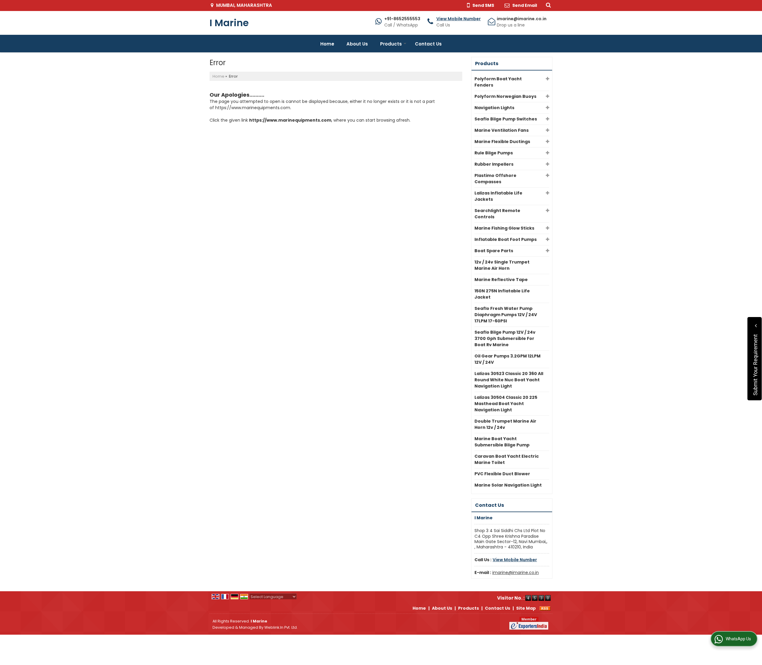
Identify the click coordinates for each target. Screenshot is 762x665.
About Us (357, 44)
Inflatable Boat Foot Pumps (505, 239)
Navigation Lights (494, 108)
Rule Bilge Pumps (493, 153)
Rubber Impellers (493, 164)
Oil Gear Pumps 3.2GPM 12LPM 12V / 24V (507, 359)
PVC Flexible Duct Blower (502, 474)
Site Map (526, 608)
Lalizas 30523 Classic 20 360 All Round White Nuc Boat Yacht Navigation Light (508, 380)
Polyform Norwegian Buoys (505, 96)
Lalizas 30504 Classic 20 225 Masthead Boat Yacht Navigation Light (505, 403)
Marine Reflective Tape (501, 280)
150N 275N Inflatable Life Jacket (502, 294)
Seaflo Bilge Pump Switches (505, 119)
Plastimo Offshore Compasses (495, 178)
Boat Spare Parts (493, 251)
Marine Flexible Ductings (502, 142)
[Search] (547, 4)
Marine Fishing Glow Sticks (504, 228)
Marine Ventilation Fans (501, 130)
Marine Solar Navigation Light (508, 485)
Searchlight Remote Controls (497, 214)
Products (391, 44)
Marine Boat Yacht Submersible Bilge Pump (502, 442)
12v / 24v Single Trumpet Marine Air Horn (502, 265)
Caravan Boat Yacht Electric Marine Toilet (506, 459)
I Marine (229, 23)
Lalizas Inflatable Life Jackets (498, 196)
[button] (458, 19)
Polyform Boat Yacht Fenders (498, 82)
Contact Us (428, 44)
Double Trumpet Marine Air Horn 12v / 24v (505, 424)
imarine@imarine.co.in (521, 19)
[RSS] (545, 608)
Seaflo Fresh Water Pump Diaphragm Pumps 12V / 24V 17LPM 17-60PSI (505, 314)
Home (327, 44)
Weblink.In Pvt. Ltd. (281, 627)
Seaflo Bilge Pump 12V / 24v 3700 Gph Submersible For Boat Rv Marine (504, 338)
